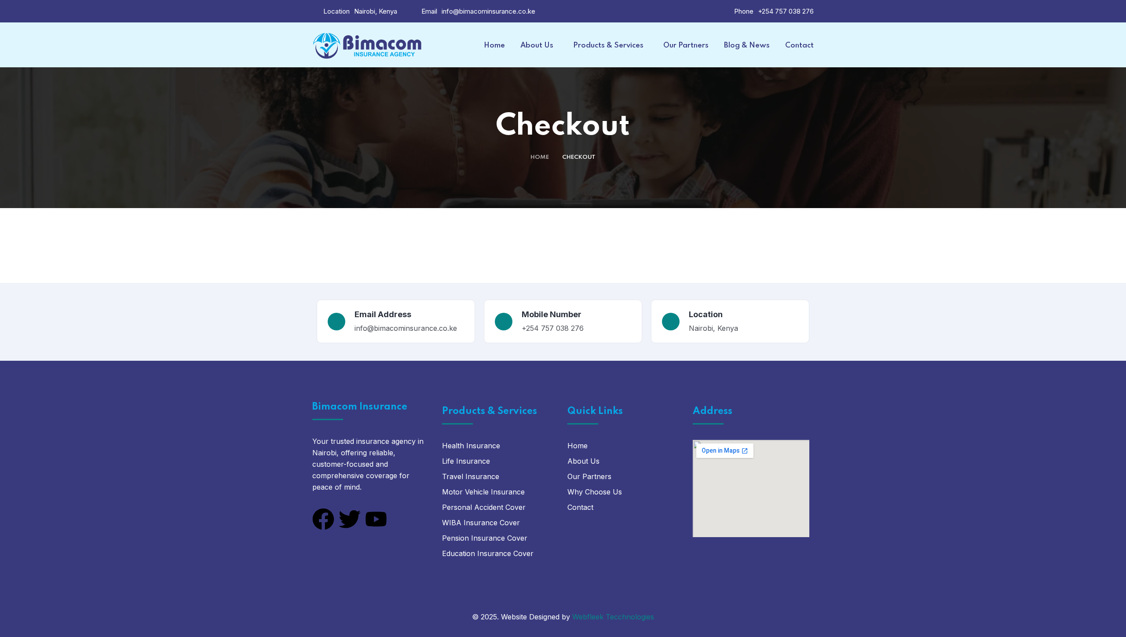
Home (539, 157)
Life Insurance (466, 461)
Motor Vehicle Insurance (483, 491)
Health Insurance (471, 445)
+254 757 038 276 (786, 11)
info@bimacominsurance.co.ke (488, 11)
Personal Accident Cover (484, 507)
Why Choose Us (594, 491)
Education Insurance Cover (488, 553)
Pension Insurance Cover (484, 538)
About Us (583, 461)
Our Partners (589, 476)
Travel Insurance (470, 476)
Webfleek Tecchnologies (613, 616)
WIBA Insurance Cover (481, 522)
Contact (580, 507)
